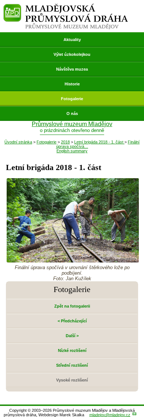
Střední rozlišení (72, 365)
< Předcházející (72, 321)
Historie (72, 84)
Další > (72, 335)
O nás (72, 113)
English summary (72, 151)
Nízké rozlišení (72, 350)
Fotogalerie (72, 98)
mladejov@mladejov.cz (109, 415)
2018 (65, 142)
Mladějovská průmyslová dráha (66, 7)
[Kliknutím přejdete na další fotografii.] (73, 260)
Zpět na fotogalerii (72, 306)
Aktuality (72, 39)
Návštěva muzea (72, 69)
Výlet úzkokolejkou (72, 54)
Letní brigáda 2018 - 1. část (99, 142)
